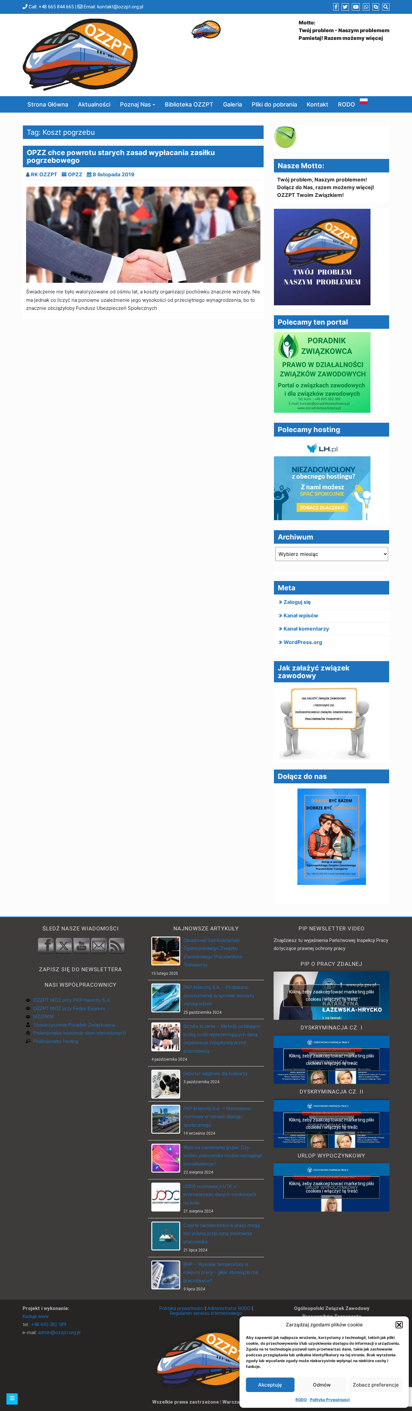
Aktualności (94, 104)
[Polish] (364, 100)
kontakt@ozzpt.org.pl (120, 7)
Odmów (322, 1385)
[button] (399, 1325)
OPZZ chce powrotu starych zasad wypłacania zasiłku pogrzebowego (121, 156)
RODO (301, 1399)
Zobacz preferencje (376, 1385)
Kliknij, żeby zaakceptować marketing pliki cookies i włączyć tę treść (331, 995)
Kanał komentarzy (306, 628)
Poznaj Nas (135, 104)
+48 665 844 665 (56, 7)
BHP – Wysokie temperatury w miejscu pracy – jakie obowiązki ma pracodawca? (220, 1272)
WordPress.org (303, 642)
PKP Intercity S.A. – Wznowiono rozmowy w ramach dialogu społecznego (217, 1117)
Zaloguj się (297, 602)
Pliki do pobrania (274, 104)
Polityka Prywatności (330, 1399)
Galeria (232, 104)
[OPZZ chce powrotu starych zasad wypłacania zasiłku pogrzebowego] (143, 235)
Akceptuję (270, 1385)
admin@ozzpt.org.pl (59, 1332)
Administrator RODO (228, 1308)
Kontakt (317, 104)
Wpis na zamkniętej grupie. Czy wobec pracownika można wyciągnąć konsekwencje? (222, 1156)
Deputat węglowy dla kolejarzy (215, 1073)
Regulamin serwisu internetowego (206, 1313)
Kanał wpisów (301, 615)
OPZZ (75, 174)
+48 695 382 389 (48, 1324)
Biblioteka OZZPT (189, 104)
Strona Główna (47, 104)
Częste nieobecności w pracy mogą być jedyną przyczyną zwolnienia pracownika (221, 1233)
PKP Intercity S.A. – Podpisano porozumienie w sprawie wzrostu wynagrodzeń (218, 995)
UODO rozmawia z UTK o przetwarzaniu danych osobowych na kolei (219, 1195)
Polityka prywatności (181, 1308)
